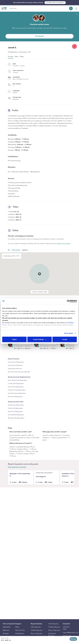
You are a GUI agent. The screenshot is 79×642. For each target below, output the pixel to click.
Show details (68, 333)
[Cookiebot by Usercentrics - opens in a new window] (68, 301)
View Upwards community (17, 467)
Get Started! (39, 36)
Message (73, 639)
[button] (39, 271)
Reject (14, 339)
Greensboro (16, 250)
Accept (64, 339)
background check (63, 243)
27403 (17, 256)
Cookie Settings (38, 339)
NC (9, 250)
